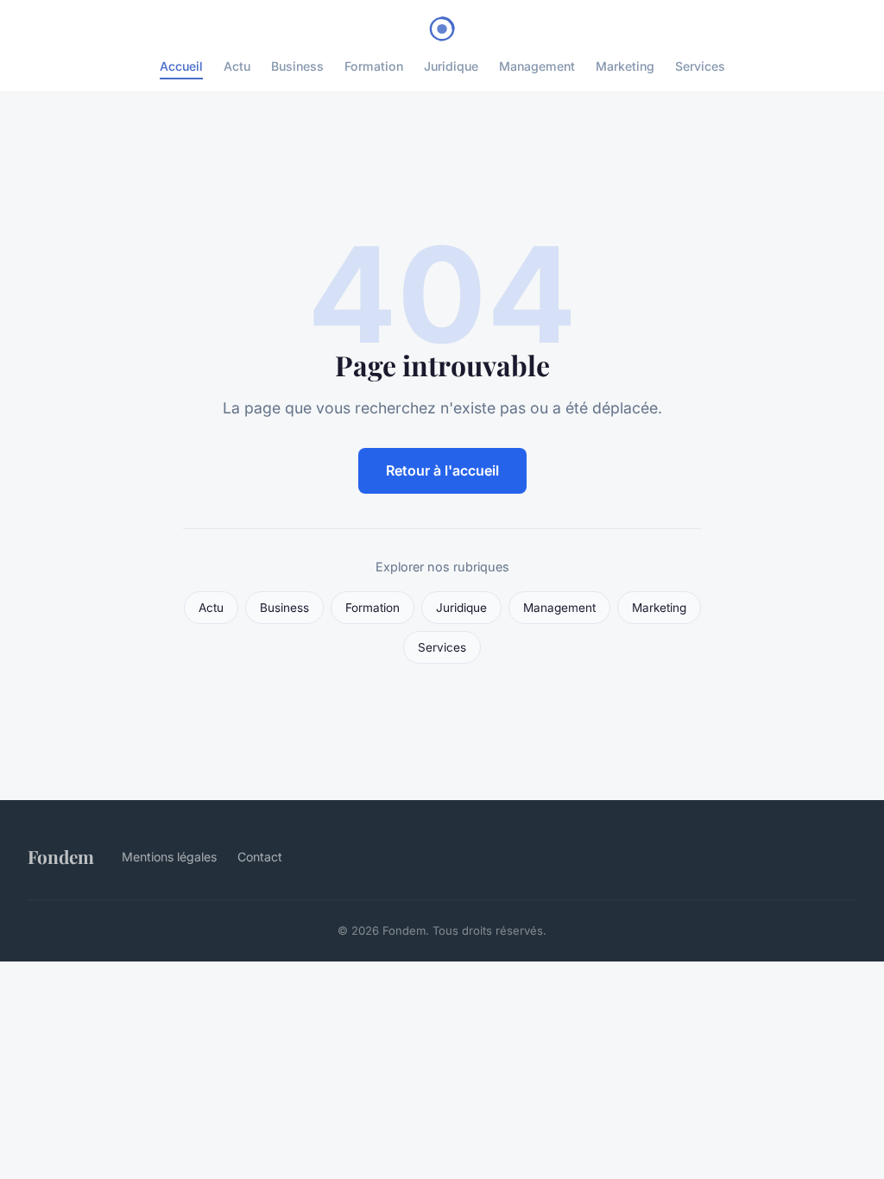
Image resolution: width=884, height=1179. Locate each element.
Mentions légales (169, 856)
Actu (237, 66)
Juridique (451, 66)
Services (700, 66)
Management (537, 66)
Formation (373, 66)
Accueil (181, 66)
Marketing (625, 66)
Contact (259, 856)
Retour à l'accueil (442, 470)
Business (297, 66)
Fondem (61, 856)
